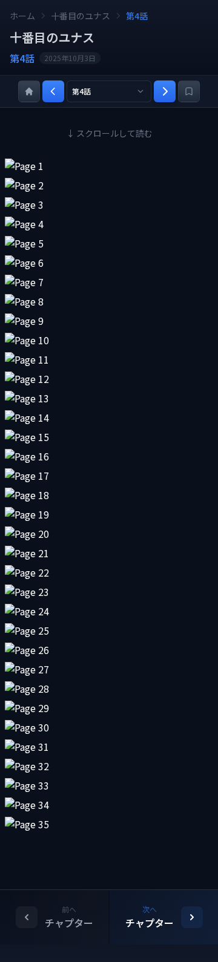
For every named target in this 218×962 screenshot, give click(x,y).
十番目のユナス (80, 16)
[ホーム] (29, 91)
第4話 (137, 16)
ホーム (22, 16)
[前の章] (53, 91)
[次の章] (165, 91)
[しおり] (189, 91)
